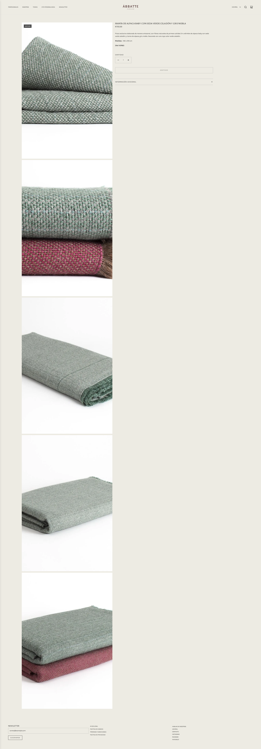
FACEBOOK (175, 737)
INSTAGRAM (175, 734)
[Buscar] (245, 7)
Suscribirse (15, 738)
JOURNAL (175, 729)
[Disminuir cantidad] (118, 60)
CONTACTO (175, 732)
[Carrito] (251, 7)
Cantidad (119, 55)
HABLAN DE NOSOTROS (179, 726)
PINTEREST (175, 739)
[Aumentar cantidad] (128, 60)
